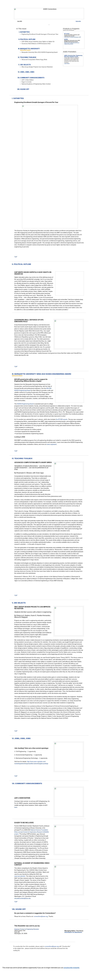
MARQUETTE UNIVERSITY (30, 49)
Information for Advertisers (73, 932)
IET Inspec (66, 33)
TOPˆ (15, 257)
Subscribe (78, 21)
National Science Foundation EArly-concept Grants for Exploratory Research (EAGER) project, (31, 832)
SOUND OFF (24, 89)
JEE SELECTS (25, 64)
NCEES (66, 39)
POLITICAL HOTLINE (27, 39)
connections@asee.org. (40, 916)
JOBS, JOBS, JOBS (27, 72)
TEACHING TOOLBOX (28, 57)
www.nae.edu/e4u (19, 876)
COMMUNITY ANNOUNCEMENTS (32, 77)
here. (16, 807)
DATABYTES (25, 32)
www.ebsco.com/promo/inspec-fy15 (72, 37)
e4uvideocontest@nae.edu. (22, 898)
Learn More (67, 63)
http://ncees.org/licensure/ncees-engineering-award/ (72, 43)
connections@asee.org (52, 946)
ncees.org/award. (51, 444)
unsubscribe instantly (71, 967)
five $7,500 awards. (62, 419)
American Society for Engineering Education (26, 929)
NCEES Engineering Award (25, 404)
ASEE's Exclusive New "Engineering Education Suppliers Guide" (73, 56)
